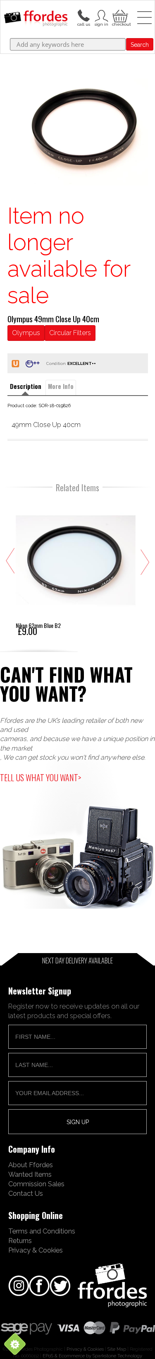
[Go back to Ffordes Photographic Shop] (36, 19)
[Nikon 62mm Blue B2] (76, 567)
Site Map (116, 1349)
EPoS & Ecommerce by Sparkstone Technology (92, 1356)
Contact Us (25, 1193)
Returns (20, 1240)
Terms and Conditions (41, 1231)
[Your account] (83, 14)
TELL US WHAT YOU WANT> (40, 777)
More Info (61, 386)
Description (25, 386)
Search (140, 44)
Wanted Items (30, 1174)
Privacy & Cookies (35, 1250)
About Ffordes (30, 1165)
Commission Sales (36, 1184)
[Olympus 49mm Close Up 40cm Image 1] (77, 132)
